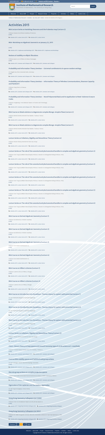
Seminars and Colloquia (48, 63)
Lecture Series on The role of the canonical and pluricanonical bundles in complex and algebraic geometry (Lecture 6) (52, 203)
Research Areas (42, 14)
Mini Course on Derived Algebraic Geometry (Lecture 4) (29, 255)
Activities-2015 (33, 37)
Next (28, 424)
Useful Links (81, 14)
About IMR (23, 14)
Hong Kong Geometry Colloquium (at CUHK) (25, 398)
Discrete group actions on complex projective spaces (28, 372)
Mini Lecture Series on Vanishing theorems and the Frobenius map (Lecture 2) (37, 29)
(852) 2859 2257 (14, 1)
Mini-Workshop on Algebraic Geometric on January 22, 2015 (31, 42)
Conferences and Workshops (51, 50)
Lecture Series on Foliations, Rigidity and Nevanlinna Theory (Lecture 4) (35, 138)
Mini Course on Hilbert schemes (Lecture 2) (24, 281)
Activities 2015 (13, 37)
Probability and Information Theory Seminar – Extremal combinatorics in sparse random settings (45, 68)
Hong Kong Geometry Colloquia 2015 (27, 406)
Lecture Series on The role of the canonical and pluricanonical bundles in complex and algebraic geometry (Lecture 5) (52, 190)
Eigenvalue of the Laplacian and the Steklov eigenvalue (29, 385)
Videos (72, 14)
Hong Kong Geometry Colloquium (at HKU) (25, 411)
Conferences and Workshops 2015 (26, 50)
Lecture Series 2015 (23, 37)
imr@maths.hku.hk (28, 1)
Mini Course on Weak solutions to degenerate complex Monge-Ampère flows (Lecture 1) (41, 125)
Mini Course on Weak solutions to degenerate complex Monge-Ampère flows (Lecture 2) (41, 112)
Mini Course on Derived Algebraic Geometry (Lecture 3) (29, 242)
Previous (12, 424)
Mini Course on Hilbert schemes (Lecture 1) (24, 268)
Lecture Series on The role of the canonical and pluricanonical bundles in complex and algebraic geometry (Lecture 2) (52, 151)
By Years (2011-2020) (38, 18)
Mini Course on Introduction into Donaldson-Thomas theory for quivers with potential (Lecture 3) (45, 320)
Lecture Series (41, 37)
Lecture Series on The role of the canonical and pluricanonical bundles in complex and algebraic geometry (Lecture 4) (52, 177)
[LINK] (10, 34)
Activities (63, 14)
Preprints (53, 14)
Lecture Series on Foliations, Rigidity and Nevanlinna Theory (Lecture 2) (35, 333)
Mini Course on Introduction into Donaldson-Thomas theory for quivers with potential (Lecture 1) (45, 294)
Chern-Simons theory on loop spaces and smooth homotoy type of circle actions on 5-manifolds (44, 346)
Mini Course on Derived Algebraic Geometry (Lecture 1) (29, 216)
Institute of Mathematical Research (34, 5)
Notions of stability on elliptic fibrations (23, 55)
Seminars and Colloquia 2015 (25, 63)
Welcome (13, 14)
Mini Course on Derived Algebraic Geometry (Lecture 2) (29, 229)
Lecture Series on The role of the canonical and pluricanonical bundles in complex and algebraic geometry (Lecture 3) (52, 164)
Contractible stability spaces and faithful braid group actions (31, 359)
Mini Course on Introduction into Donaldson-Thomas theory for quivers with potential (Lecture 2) (45, 307)
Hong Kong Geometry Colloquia (54, 406)
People (32, 14)
